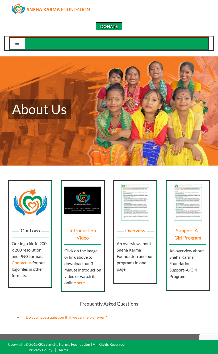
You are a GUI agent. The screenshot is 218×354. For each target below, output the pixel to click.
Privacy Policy (40, 350)
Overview (135, 230)
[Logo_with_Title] (50, 4)
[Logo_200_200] (30, 185)
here (81, 282)
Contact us (22, 262)
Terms (63, 350)
